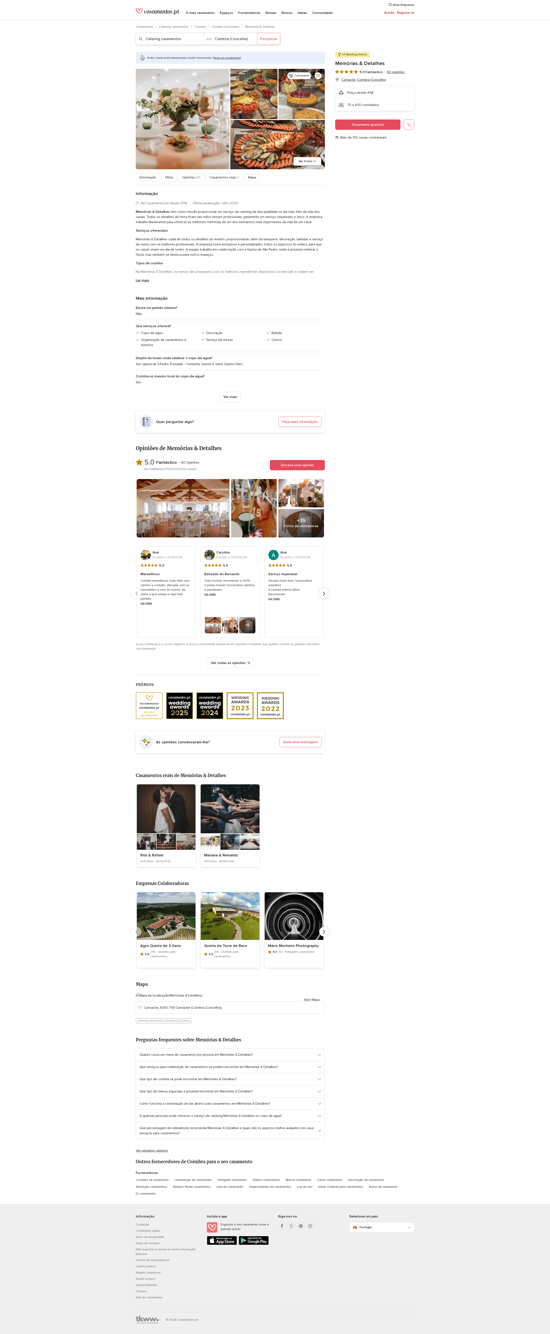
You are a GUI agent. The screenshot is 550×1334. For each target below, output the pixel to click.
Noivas (271, 13)
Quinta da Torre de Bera (225, 945)
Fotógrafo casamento (232, 1180)
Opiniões (191, 177)
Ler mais (142, 280)
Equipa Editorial (146, 1285)
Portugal (365, 1227)
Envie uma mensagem (300, 742)
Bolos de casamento (383, 1187)
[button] (230, 422)
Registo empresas (148, 1272)
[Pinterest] (301, 1226)
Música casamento (298, 1180)
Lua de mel (304, 1187)
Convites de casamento (152, 1180)
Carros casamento (329, 1180)
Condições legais (148, 1231)
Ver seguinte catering (152, 1150)
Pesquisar (268, 38)
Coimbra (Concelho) (226, 27)
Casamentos (145, 27)
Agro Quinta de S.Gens (160, 945)
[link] (166, 825)
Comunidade (322, 13)
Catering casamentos (174, 27)
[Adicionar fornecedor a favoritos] (318, 75)
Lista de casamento (229, 1187)
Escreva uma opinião (297, 465)
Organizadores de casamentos (270, 1187)
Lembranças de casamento (193, 1180)
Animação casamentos (151, 1187)
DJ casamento (146, 1193)
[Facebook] (282, 1226)
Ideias (302, 13)
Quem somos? (145, 1279)
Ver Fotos (307, 161)
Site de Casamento (149, 1297)
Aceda (389, 13)
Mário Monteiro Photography (293, 945)
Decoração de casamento (366, 1180)
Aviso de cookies (148, 1243)
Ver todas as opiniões (228, 663)
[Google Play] (254, 1244)
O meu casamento (200, 13)
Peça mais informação (300, 422)
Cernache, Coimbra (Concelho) (363, 80)
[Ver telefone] (409, 124)
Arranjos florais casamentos (192, 1187)
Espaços (226, 13)
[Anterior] (136, 593)
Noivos (286, 13)
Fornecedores (249, 13)
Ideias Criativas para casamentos (340, 1187)
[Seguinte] (324, 593)
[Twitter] (291, 1226)
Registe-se (405, 13)
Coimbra (200, 27)
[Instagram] (310, 1226)
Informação (147, 177)
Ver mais (230, 397)
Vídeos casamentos (266, 1180)
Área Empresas (403, 5)
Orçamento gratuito (368, 125)
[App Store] (222, 1244)
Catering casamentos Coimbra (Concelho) (163, 1020)
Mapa (252, 177)
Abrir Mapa (312, 1000)
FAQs (169, 177)
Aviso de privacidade (150, 1237)
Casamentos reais (224, 177)
